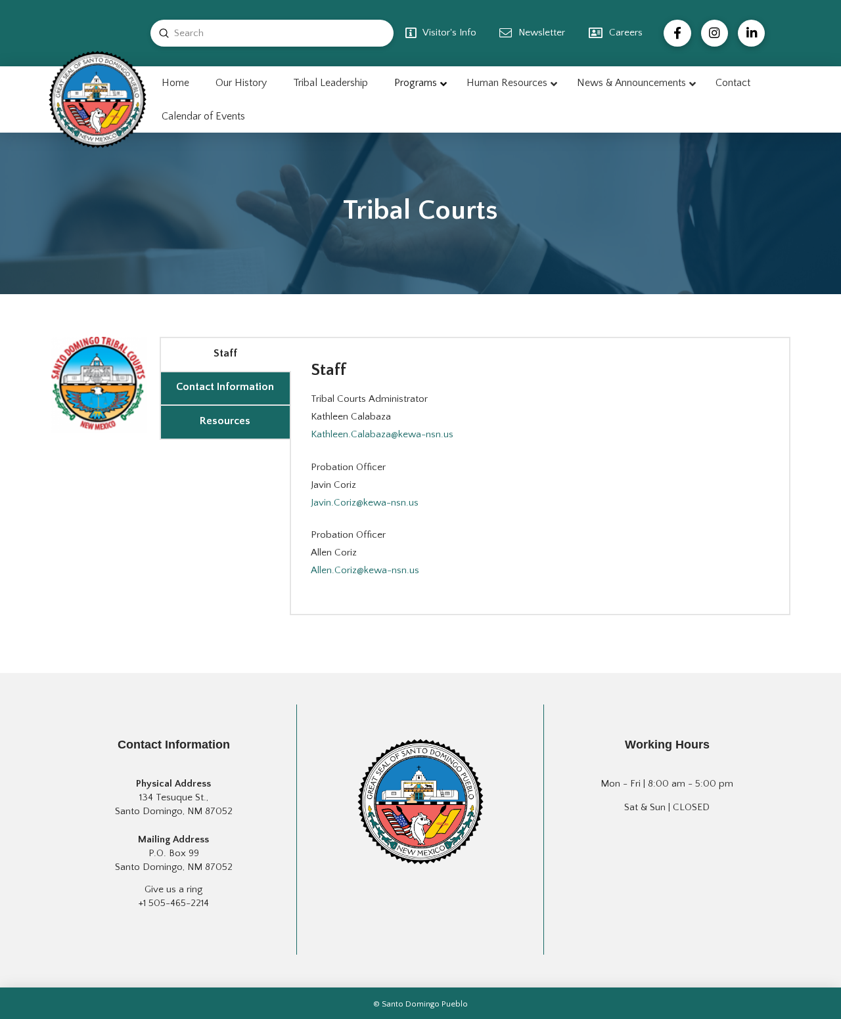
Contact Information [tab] (225, 387)
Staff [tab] (225, 353)
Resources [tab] (225, 421)
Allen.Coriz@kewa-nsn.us (365, 570)
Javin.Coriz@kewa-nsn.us (365, 502)
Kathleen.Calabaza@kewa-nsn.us (382, 434)
